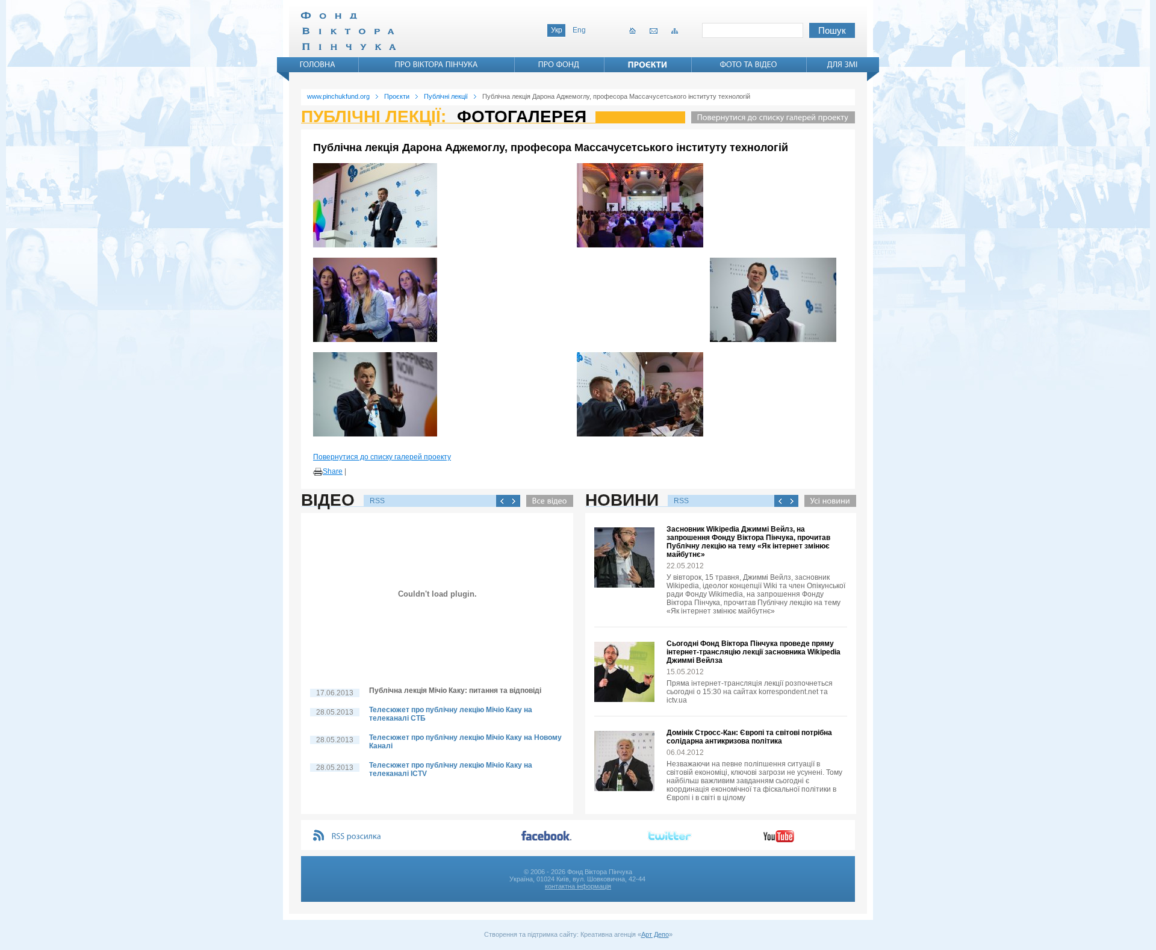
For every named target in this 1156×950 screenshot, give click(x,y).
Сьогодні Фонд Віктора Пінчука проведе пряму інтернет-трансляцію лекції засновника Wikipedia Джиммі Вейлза (754, 652)
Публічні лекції (446, 96)
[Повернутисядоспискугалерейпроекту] (770, 117)
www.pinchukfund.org (338, 96)
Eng (579, 30)
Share (333, 471)
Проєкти (396, 96)
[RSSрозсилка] (357, 836)
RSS (377, 501)
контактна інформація (578, 886)
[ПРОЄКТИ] (648, 64)
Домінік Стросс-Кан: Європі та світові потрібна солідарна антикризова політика (749, 736)
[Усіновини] (827, 501)
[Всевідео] (546, 501)
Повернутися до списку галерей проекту (382, 457)
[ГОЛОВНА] (318, 64)
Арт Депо (655, 934)
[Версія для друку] (318, 472)
